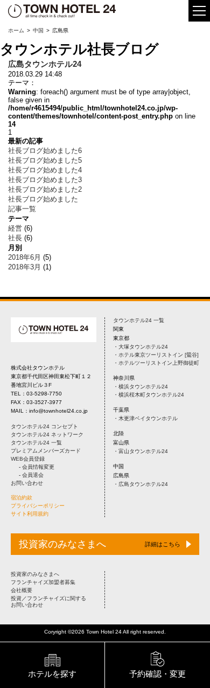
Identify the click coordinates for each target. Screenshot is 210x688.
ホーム (16, 30)
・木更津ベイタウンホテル (145, 418)
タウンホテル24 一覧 (36, 443)
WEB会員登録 (28, 459)
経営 (15, 228)
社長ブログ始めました (43, 199)
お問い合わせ (27, 483)
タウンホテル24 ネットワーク (47, 434)
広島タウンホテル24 (44, 63)
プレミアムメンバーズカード (46, 451)
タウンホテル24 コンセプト (44, 426)
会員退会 (33, 475)
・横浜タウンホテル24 (140, 387)
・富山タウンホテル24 (140, 451)
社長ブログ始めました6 (45, 151)
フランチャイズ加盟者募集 (43, 582)
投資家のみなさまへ (35, 574)
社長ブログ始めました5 (45, 160)
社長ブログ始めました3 (45, 180)
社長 (15, 238)
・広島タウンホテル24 (140, 484)
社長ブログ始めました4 (45, 170)
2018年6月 (24, 257)
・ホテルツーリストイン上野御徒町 (156, 363)
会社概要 (21, 590)
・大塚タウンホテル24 (140, 347)
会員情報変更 (38, 467)
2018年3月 (24, 267)
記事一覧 (22, 209)
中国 (38, 30)
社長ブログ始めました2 (45, 189)
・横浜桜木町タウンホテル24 (148, 395)
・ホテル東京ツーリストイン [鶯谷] (156, 355)
